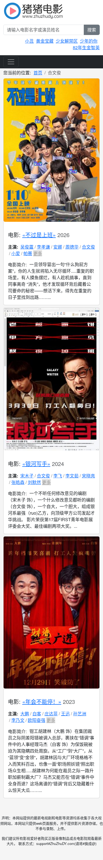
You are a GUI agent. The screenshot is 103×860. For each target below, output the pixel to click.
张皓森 (17, 482)
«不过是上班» (39, 235)
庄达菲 (51, 713)
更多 (37, 253)
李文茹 (72, 476)
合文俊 (88, 247)
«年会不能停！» (41, 702)
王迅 (65, 713)
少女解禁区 (67, 41)
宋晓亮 (88, 476)
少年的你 (89, 41)
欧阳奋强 (36, 720)
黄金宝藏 (45, 41)
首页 (38, 72)
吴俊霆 (27, 247)
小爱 (15, 253)
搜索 (91, 30)
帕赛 (27, 253)
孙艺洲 (79, 713)
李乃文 (17, 720)
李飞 (57, 476)
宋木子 (27, 476)
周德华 (72, 247)
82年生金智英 (86, 47)
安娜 (57, 247)
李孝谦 (43, 247)
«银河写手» (36, 464)
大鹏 (24, 713)
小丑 (29, 41)
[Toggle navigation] (11, 61)
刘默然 (34, 482)
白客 (36, 713)
